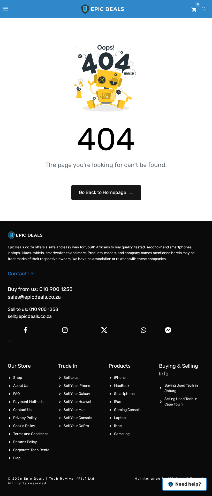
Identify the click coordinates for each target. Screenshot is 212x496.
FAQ (16, 394)
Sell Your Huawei (77, 402)
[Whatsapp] (143, 330)
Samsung (122, 434)
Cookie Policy (24, 426)
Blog (16, 458)
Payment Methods (28, 402)
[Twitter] (104, 330)
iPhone (120, 377)
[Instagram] (64, 330)
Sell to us (71, 377)
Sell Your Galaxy (77, 394)
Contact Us (22, 410)
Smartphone (124, 394)
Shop (17, 377)
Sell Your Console (78, 418)
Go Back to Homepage (106, 192)
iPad (117, 402)
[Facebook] (25, 330)
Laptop (120, 418)
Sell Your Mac (75, 410)
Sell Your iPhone (77, 385)
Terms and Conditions (30, 434)
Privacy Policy (25, 418)
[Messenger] (182, 330)
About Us (20, 385)
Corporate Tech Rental (31, 450)
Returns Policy (25, 442)
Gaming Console (127, 410)
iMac (118, 426)
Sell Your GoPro (76, 426)
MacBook (121, 385)
